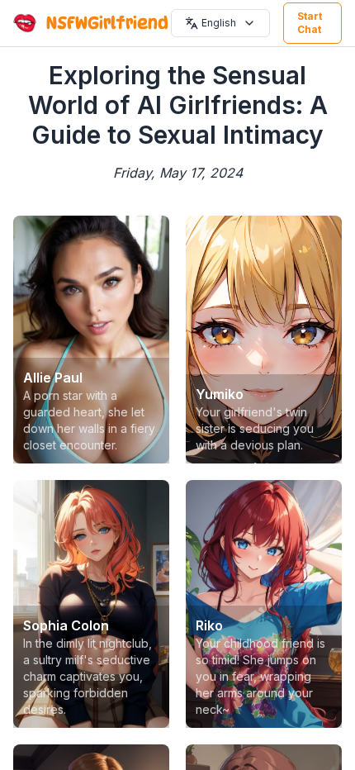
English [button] (218, 23)
